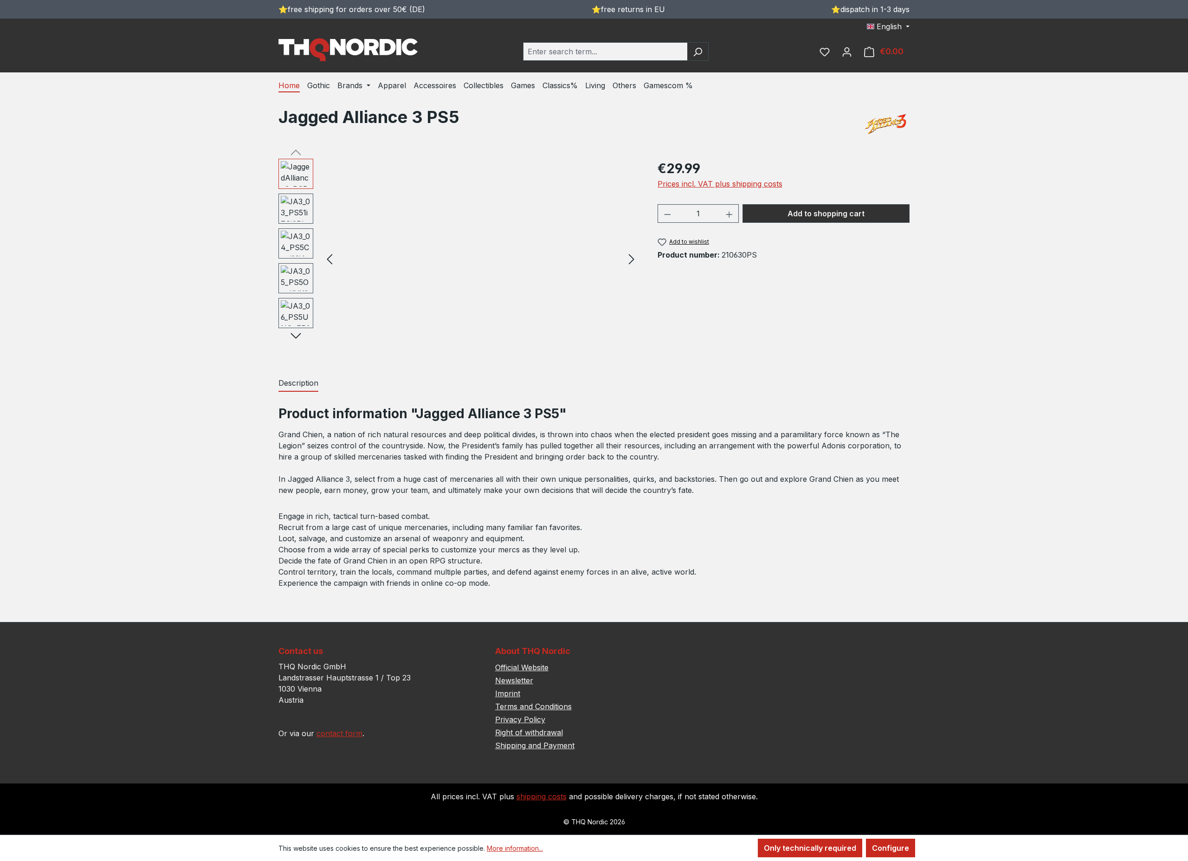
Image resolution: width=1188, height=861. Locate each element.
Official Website (522, 667)
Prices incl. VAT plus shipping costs (720, 183)
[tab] (298, 383)
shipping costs (542, 796)
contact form (339, 733)
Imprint (507, 693)
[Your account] (847, 51)
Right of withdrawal (529, 732)
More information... (515, 848)
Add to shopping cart (826, 213)
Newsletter (514, 680)
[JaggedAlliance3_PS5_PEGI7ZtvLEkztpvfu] (481, 258)
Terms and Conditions (533, 706)
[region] (458, 258)
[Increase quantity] (729, 213)
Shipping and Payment (535, 745)
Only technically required (810, 848)
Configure (890, 848)
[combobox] (605, 51)
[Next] (632, 259)
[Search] (698, 51)
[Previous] (329, 259)
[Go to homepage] (348, 49)
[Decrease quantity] (667, 213)
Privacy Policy (520, 719)
